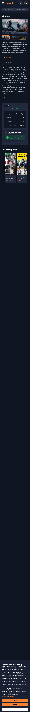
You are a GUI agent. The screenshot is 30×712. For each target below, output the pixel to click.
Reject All (15, 704)
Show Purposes (15, 709)
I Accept (15, 700)
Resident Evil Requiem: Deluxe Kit (9, 177)
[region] (15, 686)
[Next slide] (25, 26)
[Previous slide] (5, 26)
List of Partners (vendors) (8, 696)
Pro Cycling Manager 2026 (22, 177)
